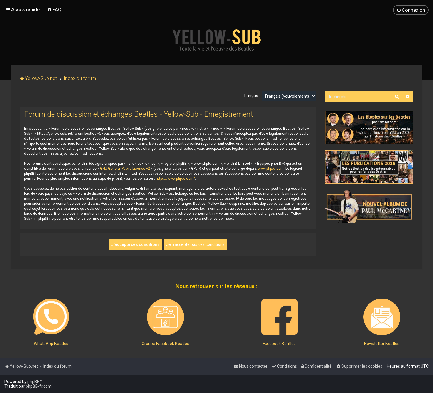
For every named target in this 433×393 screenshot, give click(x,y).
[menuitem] (54, 9)
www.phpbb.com (271, 168)
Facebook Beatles (279, 343)
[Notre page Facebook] (279, 317)
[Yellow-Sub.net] (216, 40)
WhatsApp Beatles (51, 343)
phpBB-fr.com (39, 386)
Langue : (252, 95)
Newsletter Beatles (381, 343)
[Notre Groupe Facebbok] (165, 317)
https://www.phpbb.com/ (175, 178)
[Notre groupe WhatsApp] (51, 317)
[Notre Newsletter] (381, 317)
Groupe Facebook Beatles (165, 343)
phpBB (33, 381)
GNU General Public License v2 (125, 168)
